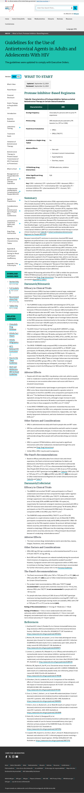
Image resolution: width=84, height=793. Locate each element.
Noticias (60, 19)
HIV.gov (76, 14)
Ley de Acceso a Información (21, 782)
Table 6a (64, 471)
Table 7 (38, 479)
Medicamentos (40, 19)
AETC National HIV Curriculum (14, 349)
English (72, 28)
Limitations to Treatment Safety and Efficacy (12, 223)
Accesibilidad (39, 768)
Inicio (7, 19)
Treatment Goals (11, 135)
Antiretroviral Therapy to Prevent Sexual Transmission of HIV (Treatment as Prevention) (13, 157)
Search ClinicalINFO (75, 8)
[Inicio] (9, 7)
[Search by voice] (71, 8)
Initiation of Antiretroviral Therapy (12, 144)
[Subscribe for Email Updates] (17, 757)
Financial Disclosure (10, 96)
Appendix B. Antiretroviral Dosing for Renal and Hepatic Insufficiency (13, 253)
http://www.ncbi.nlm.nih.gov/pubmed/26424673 (43, 648)
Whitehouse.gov (68, 778)
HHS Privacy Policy (55, 778)
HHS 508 (45, 778)
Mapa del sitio (70, 768)
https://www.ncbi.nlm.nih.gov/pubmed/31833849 (44, 712)
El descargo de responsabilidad (54, 768)
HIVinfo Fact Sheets (13, 334)
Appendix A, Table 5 (39, 279)
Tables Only (13, 306)
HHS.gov (18, 778)
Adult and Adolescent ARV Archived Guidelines (14, 371)
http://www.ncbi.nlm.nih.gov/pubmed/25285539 (55, 662)
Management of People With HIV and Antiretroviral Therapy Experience (13, 178)
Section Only (14, 282)
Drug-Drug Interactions (11, 232)
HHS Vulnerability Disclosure (31, 771)
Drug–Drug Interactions (45, 277)
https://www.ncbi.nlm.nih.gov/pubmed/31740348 (44, 676)
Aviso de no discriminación (24, 768)
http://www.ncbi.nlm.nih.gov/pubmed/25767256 (43, 690)
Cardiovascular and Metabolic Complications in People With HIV (13, 191)
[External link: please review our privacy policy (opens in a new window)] (10, 757)
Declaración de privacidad (13, 771)
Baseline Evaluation (11, 120)
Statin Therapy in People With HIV (12, 105)
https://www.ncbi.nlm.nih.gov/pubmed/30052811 (44, 634)
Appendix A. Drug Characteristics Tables (13, 240)
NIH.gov (25, 778)
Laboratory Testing (11, 127)
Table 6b (43, 232)
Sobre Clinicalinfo (18, 19)
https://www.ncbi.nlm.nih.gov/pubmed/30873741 (53, 740)
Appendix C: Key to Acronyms (12, 264)
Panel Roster (11, 90)
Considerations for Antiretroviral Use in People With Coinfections (12, 211)
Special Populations (11, 200)
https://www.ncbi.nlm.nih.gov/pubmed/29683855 (44, 701)
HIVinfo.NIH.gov (9, 778)
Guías (29, 19)
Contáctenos (9, 24)
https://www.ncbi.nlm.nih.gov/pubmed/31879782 (44, 729)
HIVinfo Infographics (14, 341)
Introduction (11, 113)
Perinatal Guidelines (65, 568)
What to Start (12, 169)
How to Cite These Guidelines (13, 360)
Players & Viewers (35, 778)
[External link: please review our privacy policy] (6, 757)
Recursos (69, 19)
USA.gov (7, 782)
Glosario (51, 19)
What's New (11, 84)
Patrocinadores (9, 768)
